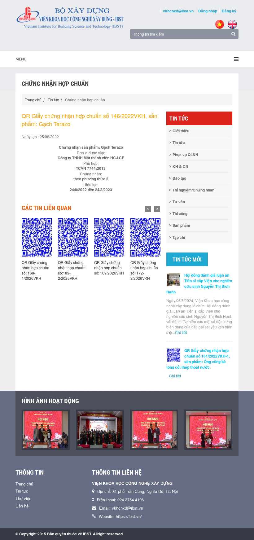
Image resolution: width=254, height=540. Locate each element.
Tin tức (53, 99)
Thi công (180, 213)
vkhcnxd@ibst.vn (178, 11)
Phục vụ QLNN (185, 154)
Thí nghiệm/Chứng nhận (193, 190)
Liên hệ (21, 506)
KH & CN (180, 166)
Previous (148, 209)
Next (157, 209)
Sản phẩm (181, 225)
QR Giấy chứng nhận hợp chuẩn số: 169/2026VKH (109, 267)
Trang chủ (33, 99)
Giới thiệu (181, 131)
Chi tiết (181, 332)
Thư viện (23, 498)
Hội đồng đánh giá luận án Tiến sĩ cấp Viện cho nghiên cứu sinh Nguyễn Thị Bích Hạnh (199, 283)
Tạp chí (179, 237)
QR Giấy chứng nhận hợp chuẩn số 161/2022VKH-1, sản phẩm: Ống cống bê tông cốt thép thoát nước (198, 359)
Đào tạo (179, 178)
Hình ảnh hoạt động (50, 401)
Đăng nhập (207, 11)
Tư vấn (179, 201)
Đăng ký (229, 11)
